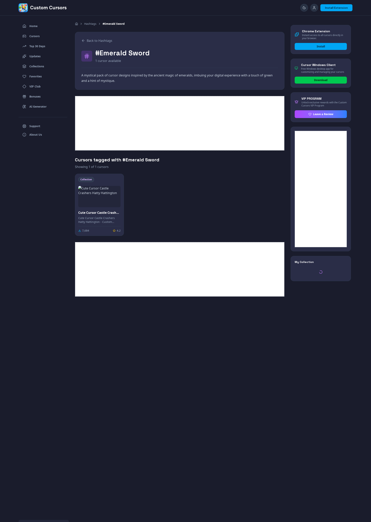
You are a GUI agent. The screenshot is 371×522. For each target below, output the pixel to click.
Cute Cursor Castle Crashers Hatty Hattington (99, 213)
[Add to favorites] (117, 180)
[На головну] (76, 23)
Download (321, 80)
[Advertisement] (179, 123)
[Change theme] (304, 8)
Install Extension (336, 7)
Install (321, 46)
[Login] (314, 8)
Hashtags (90, 24)
